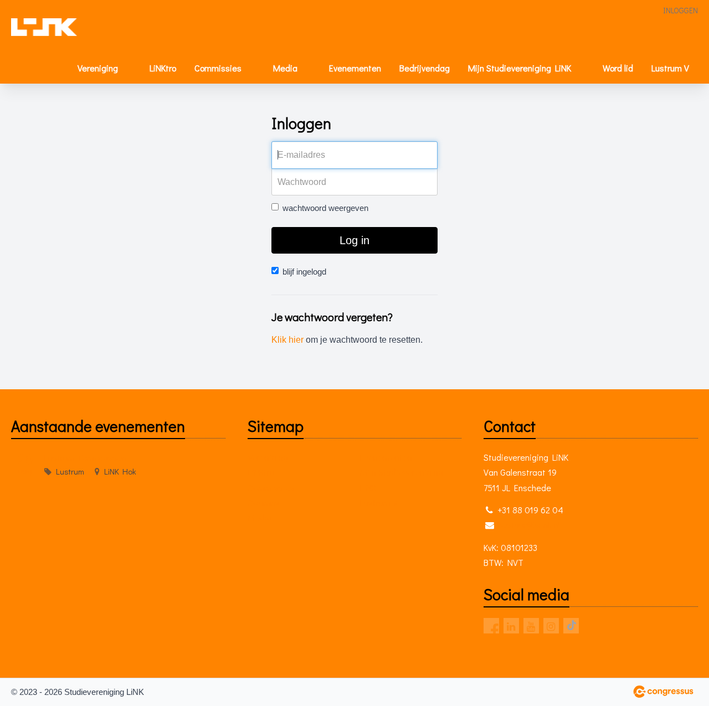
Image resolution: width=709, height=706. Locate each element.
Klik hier (287, 339)
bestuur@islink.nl (528, 524)
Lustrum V (670, 68)
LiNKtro (163, 68)
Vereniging (98, 68)
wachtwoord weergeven (325, 208)
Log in (354, 240)
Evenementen (355, 68)
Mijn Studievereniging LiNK (519, 68)
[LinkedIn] (511, 625)
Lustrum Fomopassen (85, 457)
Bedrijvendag (424, 68)
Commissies (218, 68)
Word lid (618, 68)
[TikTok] (571, 625)
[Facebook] (491, 625)
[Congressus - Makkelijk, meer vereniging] (663, 692)
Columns (264, 502)
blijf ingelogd (304, 271)
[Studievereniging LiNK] (44, 27)
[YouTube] (531, 625)
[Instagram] (551, 625)
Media (285, 68)
